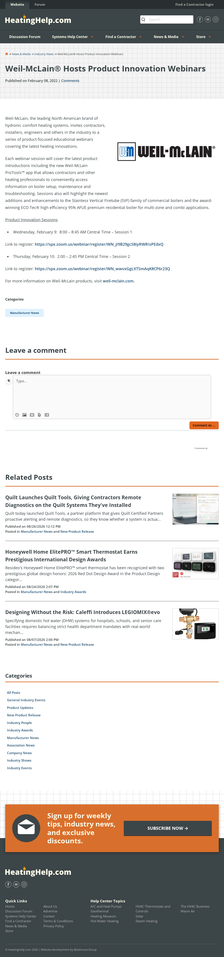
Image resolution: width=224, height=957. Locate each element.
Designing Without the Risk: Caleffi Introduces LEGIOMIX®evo (82, 612)
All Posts (13, 692)
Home (9, 906)
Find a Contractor (120, 36)
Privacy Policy (53, 926)
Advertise (50, 911)
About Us (50, 906)
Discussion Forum (24, 36)
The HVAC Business (195, 906)
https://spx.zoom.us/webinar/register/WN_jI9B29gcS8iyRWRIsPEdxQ (99, 244)
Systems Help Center (70, 36)
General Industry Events (26, 700)
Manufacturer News (36, 531)
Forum (40, 4)
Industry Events (19, 768)
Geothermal (99, 911)
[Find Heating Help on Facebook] (200, 19)
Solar (139, 916)
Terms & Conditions (58, 921)
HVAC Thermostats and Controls (153, 909)
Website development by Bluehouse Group (69, 950)
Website (17, 4)
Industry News (44, 54)
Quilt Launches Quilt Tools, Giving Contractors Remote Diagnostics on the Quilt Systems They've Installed (73, 501)
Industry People (19, 722)
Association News (21, 745)
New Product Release (77, 531)
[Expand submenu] (93, 36)
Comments (70, 80)
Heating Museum (103, 916)
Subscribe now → (167, 828)
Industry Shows (19, 760)
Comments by (201, 448)
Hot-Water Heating (105, 921)
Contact (49, 916)
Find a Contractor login (194, 4)
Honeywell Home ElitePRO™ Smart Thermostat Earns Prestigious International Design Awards (71, 555)
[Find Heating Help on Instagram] (216, 19)
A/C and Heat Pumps (106, 906)
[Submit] (144, 19)
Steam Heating (147, 921)
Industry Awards (73, 592)
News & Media (166, 36)
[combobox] (166, 19)
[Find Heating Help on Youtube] (208, 19)
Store (200, 36)
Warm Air (188, 911)
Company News (19, 753)
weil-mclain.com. (119, 281)
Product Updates (20, 707)
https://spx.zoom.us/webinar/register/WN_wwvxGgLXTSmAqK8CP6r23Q (102, 268)
